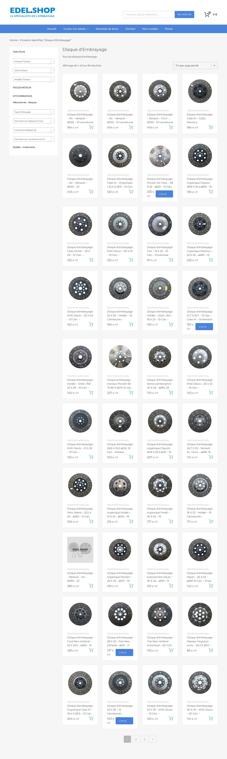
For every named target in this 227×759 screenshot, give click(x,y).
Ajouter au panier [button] (91, 127)
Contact (130, 28)
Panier (169, 28)
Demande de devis (107, 28)
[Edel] (32, 16)
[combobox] (33, 61)
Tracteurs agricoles (78, 111)
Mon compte (150, 28)
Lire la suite (162, 194)
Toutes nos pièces (74, 28)
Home (13, 40)
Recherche (184, 14)
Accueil (51, 28)
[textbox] (33, 61)
